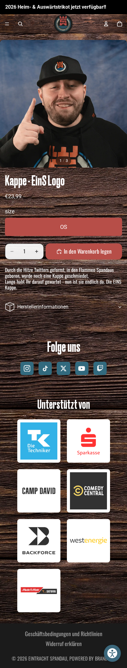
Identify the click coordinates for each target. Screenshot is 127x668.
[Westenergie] (88, 540)
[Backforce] (38, 540)
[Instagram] (27, 368)
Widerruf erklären (64, 644)
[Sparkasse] (88, 441)
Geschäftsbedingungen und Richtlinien (63, 634)
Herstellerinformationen (42, 307)
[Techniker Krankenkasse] (38, 441)
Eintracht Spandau (47, 658)
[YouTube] (81, 368)
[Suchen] (20, 24)
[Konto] (106, 24)
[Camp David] (38, 490)
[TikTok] (45, 368)
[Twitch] (100, 368)
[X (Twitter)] (63, 368)
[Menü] (7, 24)
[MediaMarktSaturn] (38, 590)
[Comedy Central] (88, 490)
